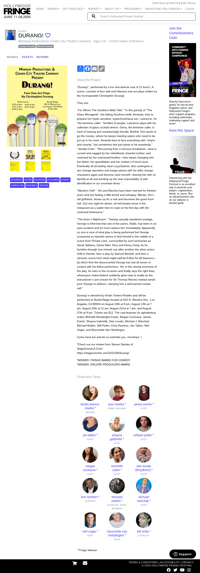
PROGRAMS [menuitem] (132, 8)
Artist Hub (174, 2)
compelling (17, 185)
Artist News (159, 2)
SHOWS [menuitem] (52, 8)
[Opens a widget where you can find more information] (182, 554)
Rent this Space (181, 130)
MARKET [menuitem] (93, 8)
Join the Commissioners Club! (181, 33)
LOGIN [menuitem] (189, 8)
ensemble (31, 185)
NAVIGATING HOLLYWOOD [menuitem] (162, 8)
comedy (65, 180)
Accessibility (170, 562)
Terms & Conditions (143, 562)
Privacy (188, 562)
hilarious (39, 180)
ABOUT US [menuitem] (112, 8)
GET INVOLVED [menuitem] (73, 8)
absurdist (16, 180)
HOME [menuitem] (40, 8)
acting (28, 180)
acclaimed (53, 180)
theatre (43, 185)
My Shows (189, 2)
